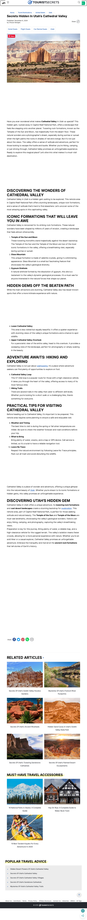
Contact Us (57, 901)
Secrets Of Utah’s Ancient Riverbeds (24, 727)
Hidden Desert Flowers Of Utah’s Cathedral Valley (29, 869)
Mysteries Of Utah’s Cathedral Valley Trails (26, 886)
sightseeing (42, 366)
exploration (66, 508)
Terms (24, 901)
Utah (52, 29)
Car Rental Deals (40, 29)
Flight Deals (25, 29)
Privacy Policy (32, 901)
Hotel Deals (12, 29)
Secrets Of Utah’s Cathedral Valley (23, 873)
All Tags (79, 901)
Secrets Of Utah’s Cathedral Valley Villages (27, 878)
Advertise (65, 901)
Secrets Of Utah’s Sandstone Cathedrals (25, 882)
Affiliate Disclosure (45, 901)
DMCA (73, 901)
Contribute (17, 901)
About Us (8, 901)
